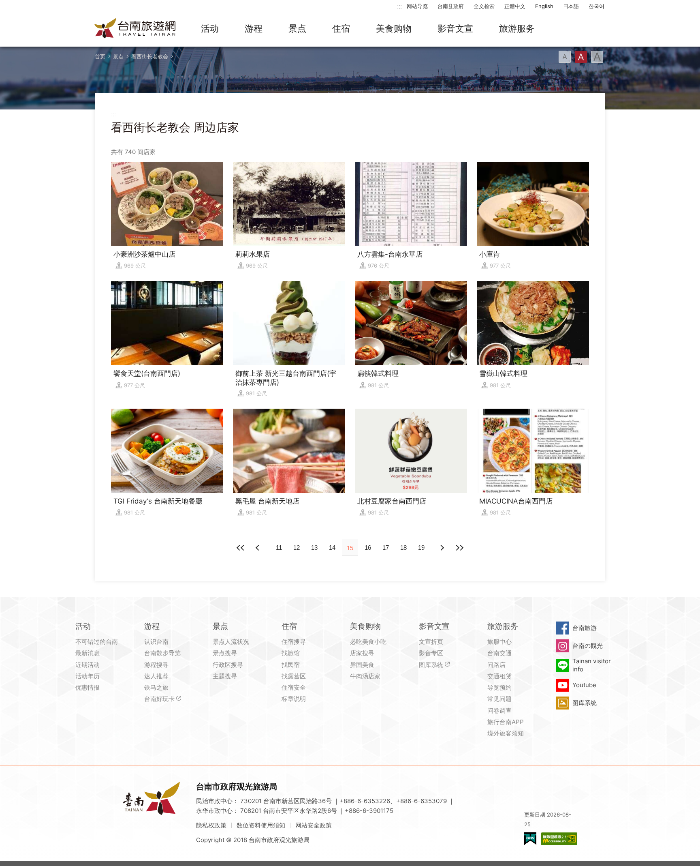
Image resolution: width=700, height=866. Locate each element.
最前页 (241, 548)
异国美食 (362, 665)
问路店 (496, 665)
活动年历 (87, 676)
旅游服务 (517, 28)
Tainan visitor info (591, 665)
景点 (297, 28)
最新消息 (87, 653)
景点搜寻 (225, 653)
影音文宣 (455, 28)
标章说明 (294, 699)
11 (279, 547)
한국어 (596, 6)
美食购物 (394, 28)
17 (385, 547)
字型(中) (581, 57)
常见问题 (499, 699)
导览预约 (499, 687)
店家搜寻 (362, 653)
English (544, 6)
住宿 (341, 28)
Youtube (584, 685)
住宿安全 (294, 687)
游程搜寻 (156, 665)
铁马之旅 (156, 687)
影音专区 (431, 653)
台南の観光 (587, 646)
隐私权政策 (211, 825)
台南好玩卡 (159, 699)
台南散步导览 (162, 653)
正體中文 (514, 6)
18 (403, 547)
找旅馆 (291, 653)
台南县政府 (451, 6)
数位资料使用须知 (261, 825)
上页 (441, 548)
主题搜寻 (225, 676)
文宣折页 (431, 641)
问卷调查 (499, 710)
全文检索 (484, 6)
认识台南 (156, 641)
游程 (253, 28)
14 (332, 547)
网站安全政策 (313, 825)
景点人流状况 (231, 641)
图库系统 (431, 665)
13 (314, 547)
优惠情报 (87, 687)
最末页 (459, 548)
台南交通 (499, 653)
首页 (100, 56)
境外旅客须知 (505, 733)
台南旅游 (584, 628)
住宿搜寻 (294, 641)
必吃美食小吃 (368, 641)
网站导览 (417, 6)
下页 (258, 548)
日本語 (571, 6)
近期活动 (87, 665)
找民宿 (291, 665)
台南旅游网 (135, 28)
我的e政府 (530, 838)
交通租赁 (499, 676)
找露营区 (294, 676)
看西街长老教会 (149, 56)
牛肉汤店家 (365, 676)
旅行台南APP (505, 722)
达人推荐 (156, 676)
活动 (210, 28)
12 (296, 547)
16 (368, 547)
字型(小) (565, 57)
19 (421, 547)
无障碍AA (559, 838)
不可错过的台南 (96, 641)
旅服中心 (499, 641)
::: (399, 6)
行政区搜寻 (228, 665)
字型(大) (597, 57)
